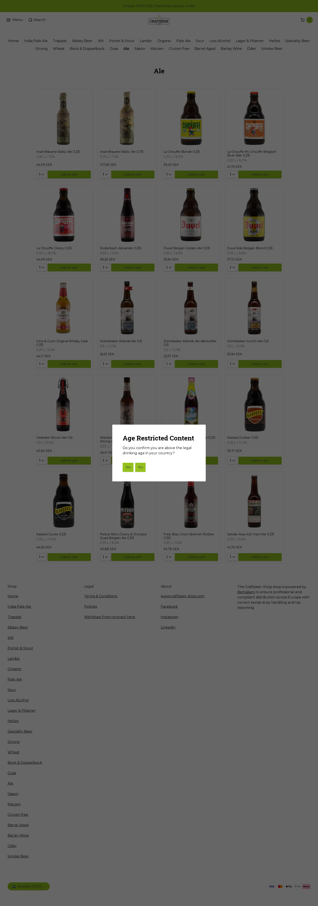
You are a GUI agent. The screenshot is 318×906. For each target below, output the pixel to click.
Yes (128, 467)
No (140, 467)
